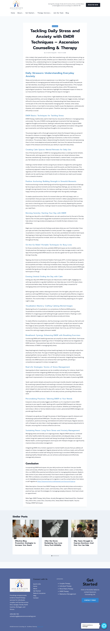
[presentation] (26, 528)
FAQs (34, 596)
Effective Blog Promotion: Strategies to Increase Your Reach (25, 543)
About (35, 588)
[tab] (51, 555)
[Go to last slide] (15, 537)
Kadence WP (40, 626)
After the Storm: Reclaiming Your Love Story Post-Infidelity (53, 543)
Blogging (55, 26)
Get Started (37, 591)
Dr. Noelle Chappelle (51, 52)
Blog (67, 13)
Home (13, 13)
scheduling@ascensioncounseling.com (23, 616)
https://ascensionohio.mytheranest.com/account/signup (56, 481)
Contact (35, 598)
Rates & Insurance (39, 593)
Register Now (93, 5)
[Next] (95, 537)
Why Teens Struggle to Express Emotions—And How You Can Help (83, 543)
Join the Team (58, 13)
